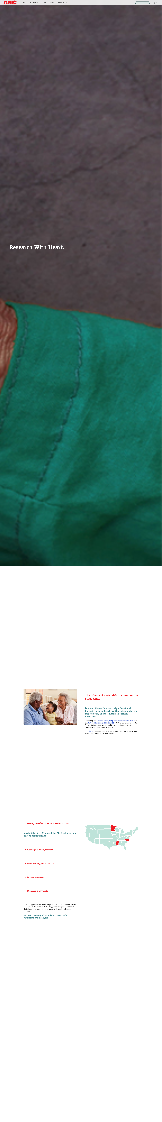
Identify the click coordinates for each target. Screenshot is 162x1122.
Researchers (63, 2)
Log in (154, 2)
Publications (49, 2)
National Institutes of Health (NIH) (101, 723)
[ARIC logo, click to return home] (10, 2)
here (91, 731)
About (24, 2)
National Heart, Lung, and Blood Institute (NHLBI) (116, 720)
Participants (35, 2)
